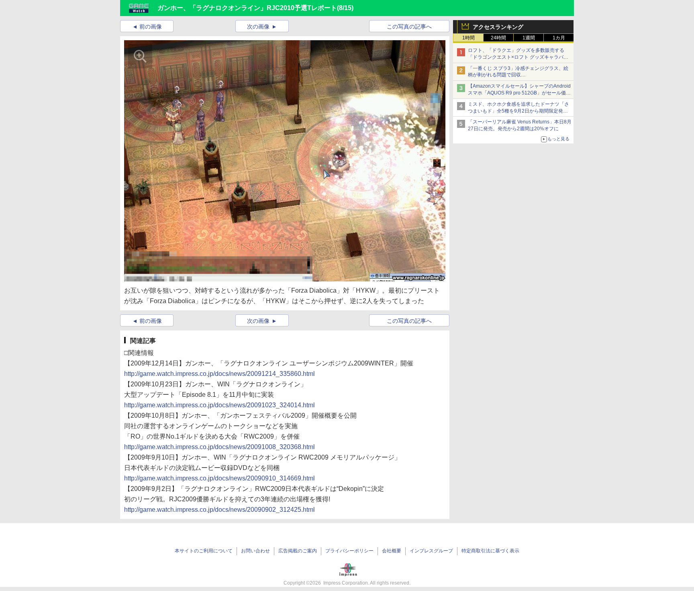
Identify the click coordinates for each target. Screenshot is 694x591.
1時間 (468, 38)
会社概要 (391, 551)
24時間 (498, 38)
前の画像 (150, 26)
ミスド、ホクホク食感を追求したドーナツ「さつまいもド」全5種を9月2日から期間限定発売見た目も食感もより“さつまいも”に (518, 111)
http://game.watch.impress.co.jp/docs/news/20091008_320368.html (219, 446)
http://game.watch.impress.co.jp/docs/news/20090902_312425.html (219, 509)
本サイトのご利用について (204, 551)
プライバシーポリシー (349, 551)
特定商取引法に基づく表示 (490, 551)
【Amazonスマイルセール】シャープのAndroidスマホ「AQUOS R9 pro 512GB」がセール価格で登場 (519, 93)
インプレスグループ (431, 551)
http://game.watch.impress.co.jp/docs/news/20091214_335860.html (219, 373)
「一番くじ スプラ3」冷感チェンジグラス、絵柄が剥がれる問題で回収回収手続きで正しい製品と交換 (518, 75)
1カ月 (559, 38)
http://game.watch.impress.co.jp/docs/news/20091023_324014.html (219, 405)
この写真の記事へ (409, 26)
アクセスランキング (498, 27)
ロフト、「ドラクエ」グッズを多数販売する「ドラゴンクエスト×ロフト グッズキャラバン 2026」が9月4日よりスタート (518, 57)
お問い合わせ (255, 551)
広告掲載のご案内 (297, 551)
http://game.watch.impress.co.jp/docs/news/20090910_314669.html (219, 478)
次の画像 (258, 26)
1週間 (529, 38)
